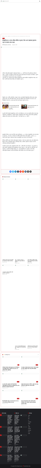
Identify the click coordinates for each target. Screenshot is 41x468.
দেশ (28, 420)
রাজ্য (28, 418)
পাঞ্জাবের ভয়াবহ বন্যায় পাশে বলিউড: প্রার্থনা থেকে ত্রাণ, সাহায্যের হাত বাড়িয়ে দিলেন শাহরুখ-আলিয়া (10, 449)
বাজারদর (29, 423)
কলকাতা (29, 415)
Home (4, 36)
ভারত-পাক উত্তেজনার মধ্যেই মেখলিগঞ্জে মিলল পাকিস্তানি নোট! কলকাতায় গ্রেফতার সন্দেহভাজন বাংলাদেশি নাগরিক (28, 402)
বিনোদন (6, 36)
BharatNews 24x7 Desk (7, 44)
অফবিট (29, 433)
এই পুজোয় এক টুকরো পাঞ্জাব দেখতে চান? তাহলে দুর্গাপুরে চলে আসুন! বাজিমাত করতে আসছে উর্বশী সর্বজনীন (10, 429)
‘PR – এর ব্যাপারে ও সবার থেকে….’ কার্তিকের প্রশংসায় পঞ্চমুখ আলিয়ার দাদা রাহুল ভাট (20, 260)
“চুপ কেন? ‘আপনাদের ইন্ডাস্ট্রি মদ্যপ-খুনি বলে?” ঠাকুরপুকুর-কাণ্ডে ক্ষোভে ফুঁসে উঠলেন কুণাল (20, 347)
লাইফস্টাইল (29, 430)
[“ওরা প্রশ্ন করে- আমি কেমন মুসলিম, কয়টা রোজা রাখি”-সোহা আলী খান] (7, 268)
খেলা (28, 425)
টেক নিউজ (29, 428)
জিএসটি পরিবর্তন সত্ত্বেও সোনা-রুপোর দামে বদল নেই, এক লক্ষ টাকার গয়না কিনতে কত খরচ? (9, 457)
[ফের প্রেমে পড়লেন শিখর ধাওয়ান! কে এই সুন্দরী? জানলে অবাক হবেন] (24, 107)
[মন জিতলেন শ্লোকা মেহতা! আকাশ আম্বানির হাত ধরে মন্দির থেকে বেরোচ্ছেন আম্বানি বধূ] (7, 218)
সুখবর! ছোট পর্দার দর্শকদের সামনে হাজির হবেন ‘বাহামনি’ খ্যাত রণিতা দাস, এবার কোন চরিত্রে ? (14, 107)
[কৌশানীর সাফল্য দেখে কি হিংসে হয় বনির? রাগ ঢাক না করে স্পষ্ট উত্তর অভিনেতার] (33, 305)
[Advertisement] (20, 10)
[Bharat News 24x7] (6, 1)
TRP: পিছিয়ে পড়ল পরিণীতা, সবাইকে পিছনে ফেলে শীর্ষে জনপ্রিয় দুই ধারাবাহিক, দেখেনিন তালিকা (33, 260)
